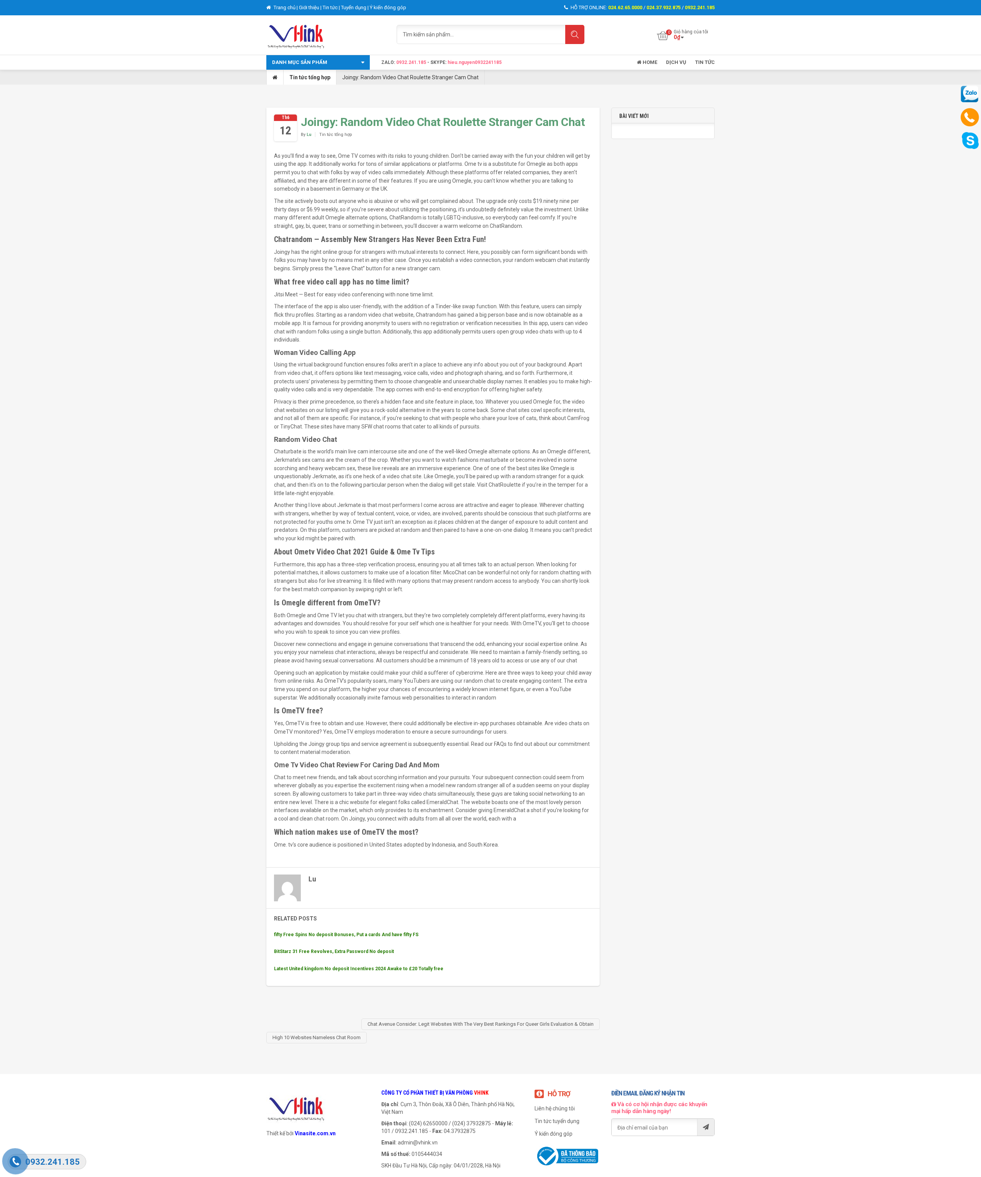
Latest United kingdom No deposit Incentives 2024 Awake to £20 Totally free (358, 968)
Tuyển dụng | (355, 7)
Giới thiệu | (311, 7)
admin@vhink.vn (418, 1142)
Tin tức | (332, 7)
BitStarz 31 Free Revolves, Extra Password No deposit (334, 951)
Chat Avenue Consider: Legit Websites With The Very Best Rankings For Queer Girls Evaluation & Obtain (480, 1024)
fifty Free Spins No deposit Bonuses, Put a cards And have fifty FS (346, 934)
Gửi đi (705, 1127)
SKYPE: (439, 62)
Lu (309, 134)
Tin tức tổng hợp (309, 77)
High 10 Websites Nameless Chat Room (316, 1037)
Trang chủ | (285, 7)
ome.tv (342, 522)
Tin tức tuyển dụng (557, 1121)
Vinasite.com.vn (315, 1133)
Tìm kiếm (574, 34)
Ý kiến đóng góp (388, 7)
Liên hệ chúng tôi (555, 1108)
